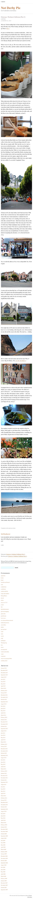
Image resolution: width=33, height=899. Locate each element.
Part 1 (8, 28)
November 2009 (4, 831)
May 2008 (3, 871)
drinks (2, 600)
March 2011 (3, 795)
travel (2, 647)
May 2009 (3, 845)
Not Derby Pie (10, 7)
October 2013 (4, 726)
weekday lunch (4, 660)
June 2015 (3, 681)
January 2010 (4, 827)
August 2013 (3, 730)
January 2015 (4, 692)
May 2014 (3, 710)
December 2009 (4, 829)
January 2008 (4, 880)
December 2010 (4, 802)
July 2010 (3, 813)
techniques (3, 640)
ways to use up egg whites (6, 658)
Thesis (30, 895)
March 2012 (3, 769)
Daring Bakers (4, 595)
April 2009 (3, 847)
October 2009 (4, 833)
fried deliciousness (5, 609)
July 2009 (3, 840)
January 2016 (4, 668)
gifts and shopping (5, 611)
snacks (2, 636)
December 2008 (4, 856)
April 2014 (3, 713)
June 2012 (3, 762)
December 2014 (4, 695)
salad (2, 631)
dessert (2, 598)
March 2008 (3, 876)
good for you (3, 616)
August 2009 (3, 838)
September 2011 (4, 782)
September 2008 (4, 863)
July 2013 (3, 733)
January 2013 (4, 746)
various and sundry (5, 651)
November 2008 (4, 858)
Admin (29, 897)
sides (2, 633)
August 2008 (3, 865)
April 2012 (3, 766)
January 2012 (4, 773)
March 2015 (3, 688)
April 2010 (3, 820)
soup (2, 638)
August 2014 (3, 704)
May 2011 (3, 791)
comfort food (3, 587)
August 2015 (3, 677)
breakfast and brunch (5, 582)
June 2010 (3, 816)
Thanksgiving (4, 642)
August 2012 (3, 757)
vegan (2, 654)
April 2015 (3, 686)
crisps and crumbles (5, 593)
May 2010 (3, 818)
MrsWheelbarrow (5, 534)
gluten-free (3, 613)
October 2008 (4, 860)
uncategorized (4, 649)
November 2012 (4, 751)
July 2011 (3, 786)
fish (1, 607)
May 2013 (3, 737)
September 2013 (4, 728)
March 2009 (3, 849)
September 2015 (4, 675)
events (2, 604)
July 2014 (3, 706)
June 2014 (3, 708)
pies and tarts (3, 629)
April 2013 (3, 739)
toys (2, 645)
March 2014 (3, 715)
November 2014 (4, 697)
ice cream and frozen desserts (7, 620)
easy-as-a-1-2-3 (4, 602)
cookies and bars (4, 591)
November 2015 (4, 672)
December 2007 (4, 883)
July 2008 (3, 867)
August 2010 (3, 811)
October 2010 (4, 807)
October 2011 (4, 780)
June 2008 (3, 869)
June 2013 (3, 735)
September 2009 (4, 836)
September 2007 (4, 889)
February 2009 (4, 851)
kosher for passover (5, 622)
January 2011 (4, 800)
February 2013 (4, 744)
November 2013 (4, 724)
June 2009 (3, 842)
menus (2, 627)
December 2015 (4, 670)
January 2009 (4, 854)
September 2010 (4, 809)
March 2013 (3, 742)
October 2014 (4, 699)
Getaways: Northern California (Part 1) (17, 556)
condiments (3, 589)
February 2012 (4, 771)
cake (2, 584)
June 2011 (3, 789)
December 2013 (4, 722)
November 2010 (4, 804)
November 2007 (4, 885)
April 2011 (3, 793)
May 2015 (3, 683)
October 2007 (4, 887)
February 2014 (4, 717)
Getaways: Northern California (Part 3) (15, 554)
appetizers (3, 575)
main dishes (3, 625)
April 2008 (3, 874)
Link (2, 545)
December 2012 (4, 748)
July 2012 (3, 760)
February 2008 (4, 878)
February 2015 (4, 690)
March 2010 (3, 822)
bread (2, 580)
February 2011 (4, 798)
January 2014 (4, 719)
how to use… (3, 618)
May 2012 (3, 764)
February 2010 (4, 824)
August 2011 (3, 784)
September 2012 (4, 755)
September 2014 (4, 701)
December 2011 (4, 775)
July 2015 (3, 679)
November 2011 (4, 777)
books (2, 578)
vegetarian (3, 656)
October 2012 (4, 753)
